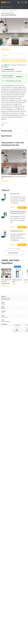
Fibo (2, 124)
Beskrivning (6, 130)
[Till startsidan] (6, 2)
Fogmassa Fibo (14, 193)
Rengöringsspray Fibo (16, 231)
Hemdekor (5, 10)
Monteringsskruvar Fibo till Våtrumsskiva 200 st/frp (18, 212)
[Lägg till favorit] (24, 21)
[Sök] (2, 7)
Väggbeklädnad (13, 10)
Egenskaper (6, 135)
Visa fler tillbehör (13, 253)
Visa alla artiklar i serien (18, 148)
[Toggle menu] (26, 2)
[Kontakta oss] (18, 2)
